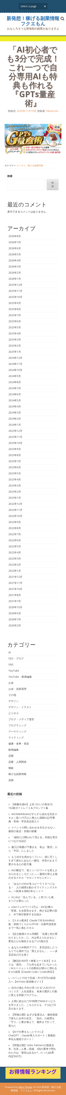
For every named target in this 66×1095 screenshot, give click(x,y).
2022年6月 (14, 540)
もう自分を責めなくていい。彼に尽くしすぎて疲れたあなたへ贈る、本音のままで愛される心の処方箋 (33, 860)
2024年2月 (14, 418)
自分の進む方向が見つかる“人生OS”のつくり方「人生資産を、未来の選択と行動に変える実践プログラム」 (32, 991)
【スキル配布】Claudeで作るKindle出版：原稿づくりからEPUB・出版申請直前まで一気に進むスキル (32, 924)
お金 (11, 682)
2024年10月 (15, 370)
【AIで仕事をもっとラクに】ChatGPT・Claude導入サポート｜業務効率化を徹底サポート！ (31, 1035)
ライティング (16, 737)
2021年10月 (15, 589)
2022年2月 (14, 564)
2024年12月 (15, 357)
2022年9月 (14, 522)
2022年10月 (15, 516)
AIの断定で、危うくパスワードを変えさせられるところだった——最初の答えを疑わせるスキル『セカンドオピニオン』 (33, 873)
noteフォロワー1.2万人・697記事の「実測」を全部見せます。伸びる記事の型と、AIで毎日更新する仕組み (32, 910)
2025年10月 (15, 297)
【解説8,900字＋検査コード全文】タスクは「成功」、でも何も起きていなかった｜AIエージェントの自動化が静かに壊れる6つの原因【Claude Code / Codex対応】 (32, 966)
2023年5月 (14, 473)
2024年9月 (14, 376)
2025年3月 (14, 339)
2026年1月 (14, 278)
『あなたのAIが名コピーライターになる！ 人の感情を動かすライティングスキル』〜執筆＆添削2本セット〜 (32, 887)
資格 (11, 780)
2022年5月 (14, 546)
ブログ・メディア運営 (21, 719)
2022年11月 (15, 510)
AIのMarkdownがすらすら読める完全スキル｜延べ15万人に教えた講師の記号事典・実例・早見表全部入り (32, 817)
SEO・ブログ (16, 658)
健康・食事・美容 (18, 743)
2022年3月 (14, 558)
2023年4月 (14, 479)
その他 (12, 695)
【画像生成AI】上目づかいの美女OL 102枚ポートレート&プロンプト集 (30, 806)
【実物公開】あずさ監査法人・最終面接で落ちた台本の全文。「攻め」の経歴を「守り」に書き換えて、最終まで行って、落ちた (33, 1020)
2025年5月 (14, 327)
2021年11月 (15, 583)
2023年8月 (14, 455)
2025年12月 (15, 284)
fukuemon (52, 111)
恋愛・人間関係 (17, 762)
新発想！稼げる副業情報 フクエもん (35, 21)
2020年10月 (15, 607)
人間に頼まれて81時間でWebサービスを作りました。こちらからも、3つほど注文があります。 (32, 1004)
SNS (10, 664)
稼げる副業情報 (35, 165)
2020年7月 (14, 619)
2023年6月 (14, 467)
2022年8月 (14, 528)
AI (9, 652)
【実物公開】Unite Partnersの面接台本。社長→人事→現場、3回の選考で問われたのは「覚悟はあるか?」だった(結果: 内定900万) (32, 1050)
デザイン (13, 701)
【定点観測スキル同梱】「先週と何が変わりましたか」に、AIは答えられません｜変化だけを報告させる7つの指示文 (33, 937)
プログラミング (17, 725)
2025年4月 (14, 333)
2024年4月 (14, 406)
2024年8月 (14, 382)
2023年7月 (14, 461)
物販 (11, 768)
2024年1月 (14, 424)
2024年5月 (14, 400)
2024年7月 (14, 388)
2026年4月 (14, 260)
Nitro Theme (25, 1087)
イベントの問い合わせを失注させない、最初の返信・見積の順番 (33, 829)
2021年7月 (14, 601)
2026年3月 (14, 266)
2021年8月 (14, 595)
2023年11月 (15, 437)
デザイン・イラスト (20, 707)
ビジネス (21, 165)
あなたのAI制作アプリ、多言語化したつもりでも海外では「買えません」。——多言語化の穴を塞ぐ (33, 950)
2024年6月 (14, 394)
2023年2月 (14, 491)
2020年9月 (14, 613)
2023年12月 (15, 430)
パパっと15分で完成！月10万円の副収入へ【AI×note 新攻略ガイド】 (32, 979)
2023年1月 (14, 497)
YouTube (13, 670)
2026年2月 (14, 272)
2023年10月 (15, 443)
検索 (9, 176)
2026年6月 (14, 248)
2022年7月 (14, 534)
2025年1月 (14, 351)
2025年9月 (14, 303)
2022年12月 (15, 503)
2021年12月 (15, 576)
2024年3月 (14, 412)
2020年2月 (14, 625)
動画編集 (13, 749)
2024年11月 (15, 364)
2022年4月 (14, 552)
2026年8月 (14, 236)
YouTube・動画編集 (20, 676)
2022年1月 (14, 570)
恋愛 (11, 755)
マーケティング (17, 731)
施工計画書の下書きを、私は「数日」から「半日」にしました (33, 848)
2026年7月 (14, 242)
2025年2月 (14, 345)
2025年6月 (14, 321)
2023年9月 (14, 449)
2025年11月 (15, 291)
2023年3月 (14, 485)
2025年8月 (14, 309)
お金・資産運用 (17, 689)
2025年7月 (14, 315)
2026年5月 (14, 254)
